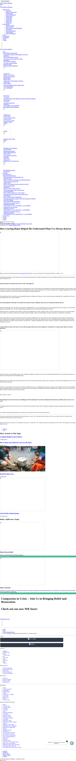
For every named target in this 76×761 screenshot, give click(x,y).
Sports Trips (9, 21)
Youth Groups (9, 16)
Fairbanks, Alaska (7, 716)
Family (4, 693)
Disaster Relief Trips (8, 669)
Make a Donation (7, 679)
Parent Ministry (9, 32)
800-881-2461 (6, 652)
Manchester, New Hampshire (10, 726)
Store (58, 1)
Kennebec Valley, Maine (8, 724)
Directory (5, 751)
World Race (9, 23)
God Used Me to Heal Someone (9, 513)
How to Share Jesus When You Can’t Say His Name (16, 442)
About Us (5, 678)
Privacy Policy (6, 753)
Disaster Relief (9, 13)
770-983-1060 (6, 655)
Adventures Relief (7, 689)
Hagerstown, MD (7, 720)
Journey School (9, 27)
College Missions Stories (14, 225)
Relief (44, 1)
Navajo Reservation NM (8, 732)
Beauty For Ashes (10, 25)
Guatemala (5, 719)
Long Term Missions (11, 15)
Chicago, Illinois (7, 707)
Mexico (5, 728)
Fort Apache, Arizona (8, 718)
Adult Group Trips (7, 668)
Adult (4, 687)
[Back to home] (6, 3)
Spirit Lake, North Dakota (9, 743)
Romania (5, 739)
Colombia (5, 708)
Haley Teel (23, 273)
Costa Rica (5, 710)
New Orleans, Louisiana (8, 734)
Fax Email (5, 657)
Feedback (5, 752)
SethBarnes (26, 1)
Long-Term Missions (11, 31)
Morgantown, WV (7, 730)
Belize (4, 704)
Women (5, 698)
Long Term (5, 695)
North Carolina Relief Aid (9, 736)
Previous (5, 429)
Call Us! (5, 663)
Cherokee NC (6, 706)
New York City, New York (9, 735)
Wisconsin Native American (9, 746)
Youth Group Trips (7, 672)
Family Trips (9, 20)
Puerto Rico (6, 738)
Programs (5, 173)
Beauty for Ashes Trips (11, 12)
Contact (5, 40)
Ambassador (9, 17)
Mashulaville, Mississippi (9, 727)
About (4, 35)
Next (4, 430)
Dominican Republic (8, 712)
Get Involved (6, 36)
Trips (4, 51)
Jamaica (5, 723)
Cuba (4, 711)
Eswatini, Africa (7, 715)
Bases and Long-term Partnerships (14, 28)
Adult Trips (8, 11)
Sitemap (5, 756)
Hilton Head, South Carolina (9, 722)
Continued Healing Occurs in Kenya (11, 437)
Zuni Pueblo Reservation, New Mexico (12, 747)
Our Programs (6, 24)
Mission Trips (6, 9)
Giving (51, 1)
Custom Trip (9, 19)
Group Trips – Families (8, 694)
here (74, 422)
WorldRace (15, 1)
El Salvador (5, 714)
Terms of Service (7, 755)
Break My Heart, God (6, 474)
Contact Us (5, 660)
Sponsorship (36, 1)
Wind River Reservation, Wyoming (11, 744)
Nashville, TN (6, 731)
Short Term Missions (11, 33)
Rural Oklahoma (7, 740)
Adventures (5, 1)
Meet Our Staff (6, 680)
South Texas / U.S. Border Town (10, 742)
